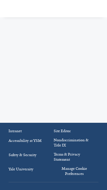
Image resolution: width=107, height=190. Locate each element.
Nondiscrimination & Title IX (71, 143)
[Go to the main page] (36, 8)
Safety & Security (23, 154)
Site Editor (62, 130)
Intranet (15, 130)
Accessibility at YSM (25, 140)
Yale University (21, 169)
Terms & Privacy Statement (67, 157)
